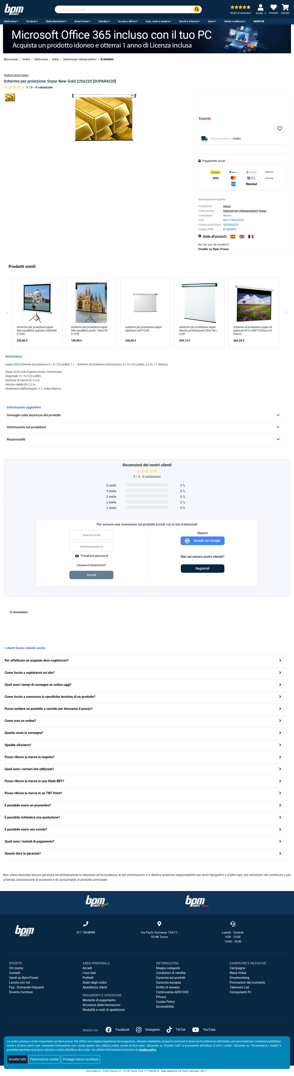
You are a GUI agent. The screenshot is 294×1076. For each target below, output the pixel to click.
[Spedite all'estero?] (280, 745)
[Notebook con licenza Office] (147, 39)
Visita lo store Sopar (16, 75)
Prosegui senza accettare (80, 1059)
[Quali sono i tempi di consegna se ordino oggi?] (280, 685)
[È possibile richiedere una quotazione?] (280, 818)
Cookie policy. (148, 1049)
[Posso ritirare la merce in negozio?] (280, 757)
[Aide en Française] (250, 236)
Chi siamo (16, 968)
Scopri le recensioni (240, 13)
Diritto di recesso (168, 987)
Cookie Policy (165, 1002)
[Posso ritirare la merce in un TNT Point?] (280, 793)
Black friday (238, 973)
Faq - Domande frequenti (26, 987)
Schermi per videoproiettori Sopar (244, 210)
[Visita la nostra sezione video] (197, 901)
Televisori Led (239, 987)
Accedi (87, 968)
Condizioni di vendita (171, 973)
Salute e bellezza (234, 21)
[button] (8, 313)
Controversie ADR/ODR (172, 992)
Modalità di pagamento (99, 1000)
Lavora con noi (19, 982)
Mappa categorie (168, 968)
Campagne (237, 968)
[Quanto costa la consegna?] (280, 733)
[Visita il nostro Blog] (97, 901)
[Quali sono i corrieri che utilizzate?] (280, 769)
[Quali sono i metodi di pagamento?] (280, 842)
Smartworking (239, 978)
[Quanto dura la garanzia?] (280, 854)
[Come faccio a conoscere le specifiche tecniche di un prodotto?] (280, 697)
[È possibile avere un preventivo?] (280, 806)
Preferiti (88, 978)
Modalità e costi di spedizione (104, 1010)
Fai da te (31, 21)
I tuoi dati (89, 973)
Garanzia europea (168, 982)
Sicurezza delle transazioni (101, 1005)
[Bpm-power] (14, 9)
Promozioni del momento (247, 982)
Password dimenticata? (91, 565)
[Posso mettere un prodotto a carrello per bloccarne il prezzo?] (280, 709)
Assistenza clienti (95, 987)
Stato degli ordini (95, 982)
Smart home (81, 21)
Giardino (103, 21)
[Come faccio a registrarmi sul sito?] (280, 673)
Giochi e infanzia (188, 21)
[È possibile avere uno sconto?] (280, 830)
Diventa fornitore (21, 992)
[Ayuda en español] (232, 236)
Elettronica (10, 21)
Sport (211, 21)
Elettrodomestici (55, 21)
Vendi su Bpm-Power (23, 978)
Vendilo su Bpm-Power (213, 249)
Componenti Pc (240, 992)
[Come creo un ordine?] (280, 721)
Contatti (14, 973)
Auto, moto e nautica (157, 21)
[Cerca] (196, 9)
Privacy (161, 997)
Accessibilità (165, 1006)
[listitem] (37, 313)
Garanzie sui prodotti (170, 978)
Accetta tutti (17, 1059)
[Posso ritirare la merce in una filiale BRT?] (280, 781)
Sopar (227, 206)
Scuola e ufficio (127, 21)
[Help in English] (241, 236)
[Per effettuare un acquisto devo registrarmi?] (280, 661)
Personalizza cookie (44, 1059)
